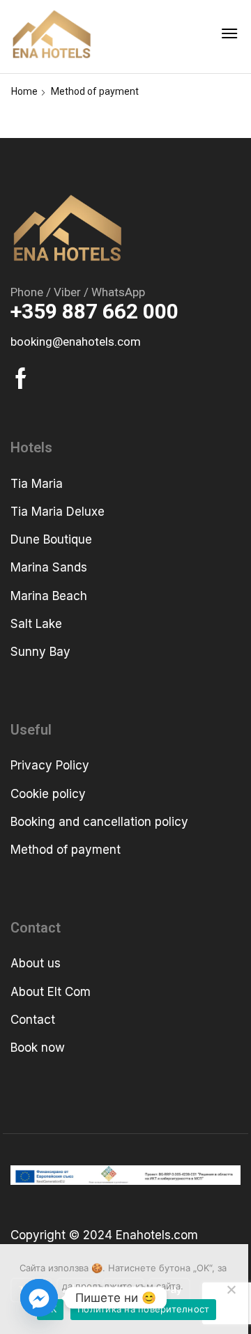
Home (24, 91)
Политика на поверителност (143, 1308)
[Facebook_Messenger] (39, 1298)
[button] (229, 33)
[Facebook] (20, 378)
